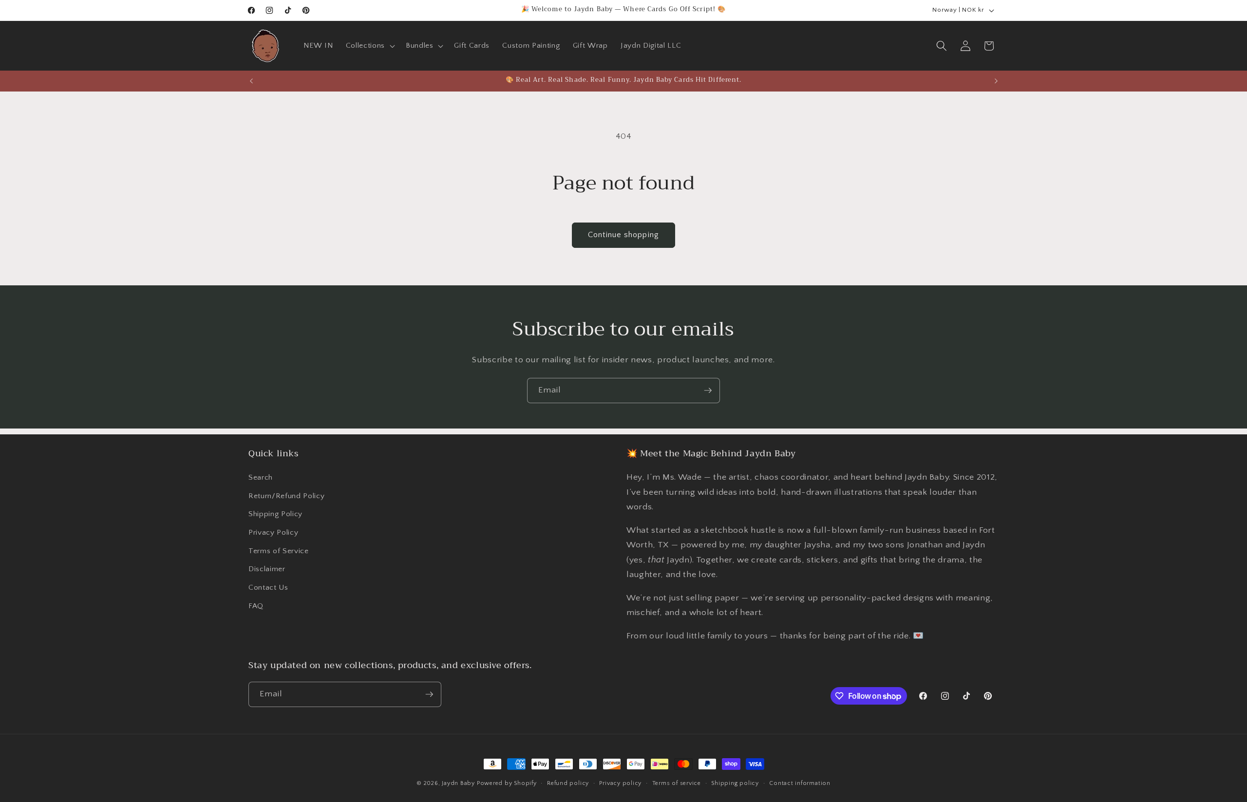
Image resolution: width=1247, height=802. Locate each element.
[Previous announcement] (251, 81)
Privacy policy (620, 783)
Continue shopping (623, 234)
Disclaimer (266, 569)
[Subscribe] (707, 390)
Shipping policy (735, 783)
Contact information (800, 783)
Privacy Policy (273, 532)
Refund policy (568, 783)
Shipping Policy (275, 514)
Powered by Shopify (507, 783)
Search (260, 477)
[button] (369, 46)
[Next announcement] (996, 81)
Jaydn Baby (458, 783)
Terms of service (676, 783)
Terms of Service (278, 551)
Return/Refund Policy (286, 496)
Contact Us (268, 587)
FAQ (256, 606)
